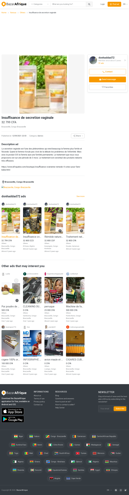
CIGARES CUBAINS (75, 359)
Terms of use (39, 399)
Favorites (108, 87)
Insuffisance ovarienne (32, 236)
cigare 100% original (11, 359)
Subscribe (120, 409)
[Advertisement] (65, 34)
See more (81, 196)
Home (4, 13)
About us (37, 396)
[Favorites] (16, 211)
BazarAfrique (22, 490)
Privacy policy (39, 402)
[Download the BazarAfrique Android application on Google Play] (16, 419)
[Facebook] (116, 490)
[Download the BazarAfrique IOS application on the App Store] (16, 411)
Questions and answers (64, 399)
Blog (57, 396)
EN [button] (124, 4)
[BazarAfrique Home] (14, 4)
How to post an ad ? (63, 402)
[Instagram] (121, 490)
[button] (78, 136)
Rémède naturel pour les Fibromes (53, 236)
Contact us (38, 405)
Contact (108, 71)
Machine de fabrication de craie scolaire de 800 (75, 306)
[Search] (89, 4)
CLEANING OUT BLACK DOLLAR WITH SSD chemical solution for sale (32, 306)
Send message (108, 79)
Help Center (60, 408)
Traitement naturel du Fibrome (75, 236)
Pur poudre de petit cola (11, 306)
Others (22, 13)
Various (13, 13)
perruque (49, 306)
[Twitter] (125, 490)
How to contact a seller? (65, 405)
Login (103, 4)
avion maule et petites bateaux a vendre (53, 359)
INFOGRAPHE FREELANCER (32, 359)
